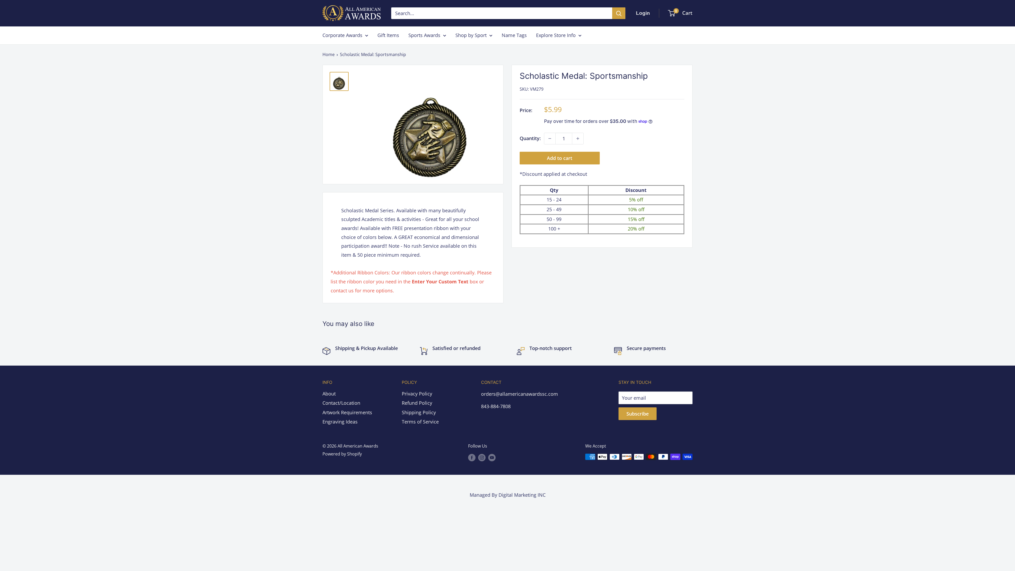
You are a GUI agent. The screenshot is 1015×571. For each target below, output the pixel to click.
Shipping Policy (419, 412)
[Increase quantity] (577, 138)
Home (328, 54)
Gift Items (388, 35)
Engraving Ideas (340, 421)
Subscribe (637, 414)
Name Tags (514, 35)
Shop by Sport (471, 35)
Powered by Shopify (342, 454)
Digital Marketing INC (522, 495)
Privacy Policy (417, 393)
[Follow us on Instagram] (482, 458)
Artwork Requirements (347, 412)
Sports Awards (424, 35)
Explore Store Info (556, 35)
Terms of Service (420, 421)
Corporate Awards (342, 35)
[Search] (618, 13)
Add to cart (559, 158)
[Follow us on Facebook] (472, 458)
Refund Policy (417, 403)
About (329, 393)
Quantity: (530, 138)
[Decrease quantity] (549, 138)
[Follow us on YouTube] (492, 458)
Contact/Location (341, 403)
